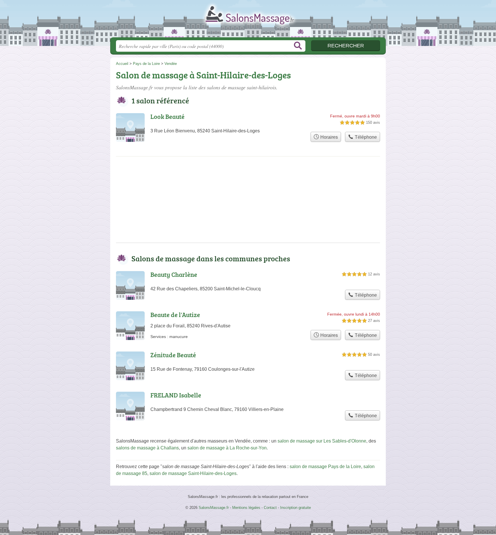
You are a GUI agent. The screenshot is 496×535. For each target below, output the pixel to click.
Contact (270, 507)
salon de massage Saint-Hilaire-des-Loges (193, 473)
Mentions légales (246, 507)
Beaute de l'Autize (175, 314)
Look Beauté (167, 116)
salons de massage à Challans (147, 447)
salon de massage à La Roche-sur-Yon (227, 447)
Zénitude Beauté (173, 354)
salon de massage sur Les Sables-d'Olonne (322, 441)
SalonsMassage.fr (248, 20)
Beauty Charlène (173, 274)
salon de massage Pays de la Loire (325, 466)
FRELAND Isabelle (175, 395)
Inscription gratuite (295, 507)
